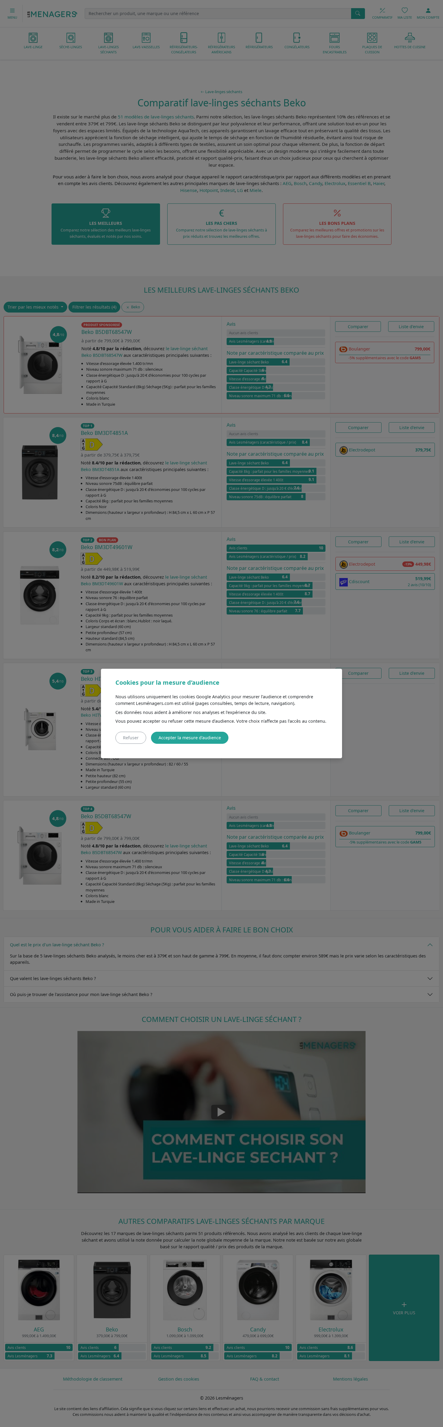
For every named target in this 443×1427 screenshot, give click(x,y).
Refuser (131, 737)
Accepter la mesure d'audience (190, 737)
